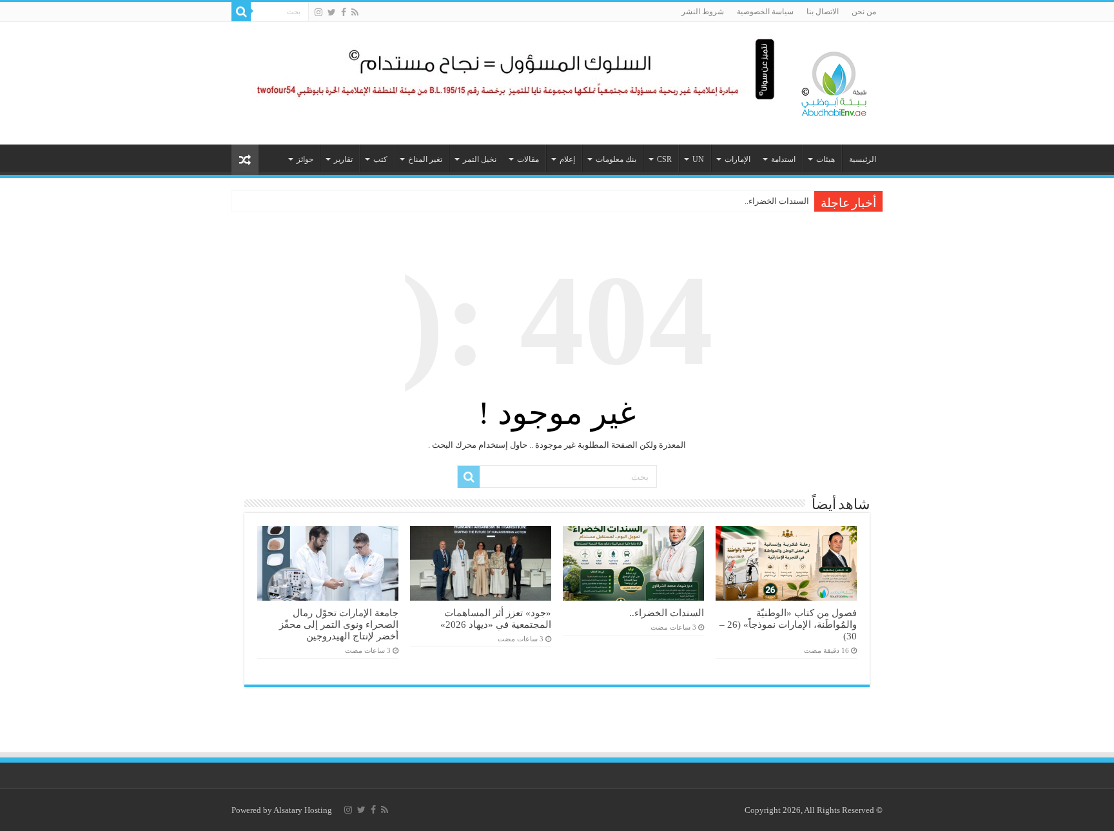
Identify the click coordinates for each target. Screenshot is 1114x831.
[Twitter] (331, 12)
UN (698, 159)
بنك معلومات (616, 159)
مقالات (528, 159)
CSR (664, 159)
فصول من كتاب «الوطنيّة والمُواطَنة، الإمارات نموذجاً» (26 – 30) (788, 624)
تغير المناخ (425, 159)
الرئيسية (862, 159)
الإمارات (737, 159)
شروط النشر (702, 11)
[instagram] (318, 12)
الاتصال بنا (822, 11)
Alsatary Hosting (302, 810)
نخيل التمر (479, 159)
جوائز (305, 159)
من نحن (864, 11)
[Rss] (355, 12)
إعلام (567, 159)
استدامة (783, 159)
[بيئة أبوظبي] (834, 80)
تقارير (343, 159)
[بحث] (241, 11)
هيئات (825, 159)
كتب (380, 159)
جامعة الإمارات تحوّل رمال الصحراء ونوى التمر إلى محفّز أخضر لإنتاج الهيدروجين (338, 624)
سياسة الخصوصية (765, 11)
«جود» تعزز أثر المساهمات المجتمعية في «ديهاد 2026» (495, 618)
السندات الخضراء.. (777, 201)
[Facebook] (343, 12)
